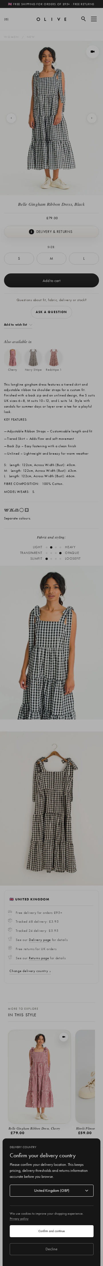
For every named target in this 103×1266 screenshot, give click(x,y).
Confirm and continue (51, 1231)
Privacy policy (19, 1218)
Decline (51, 1248)
